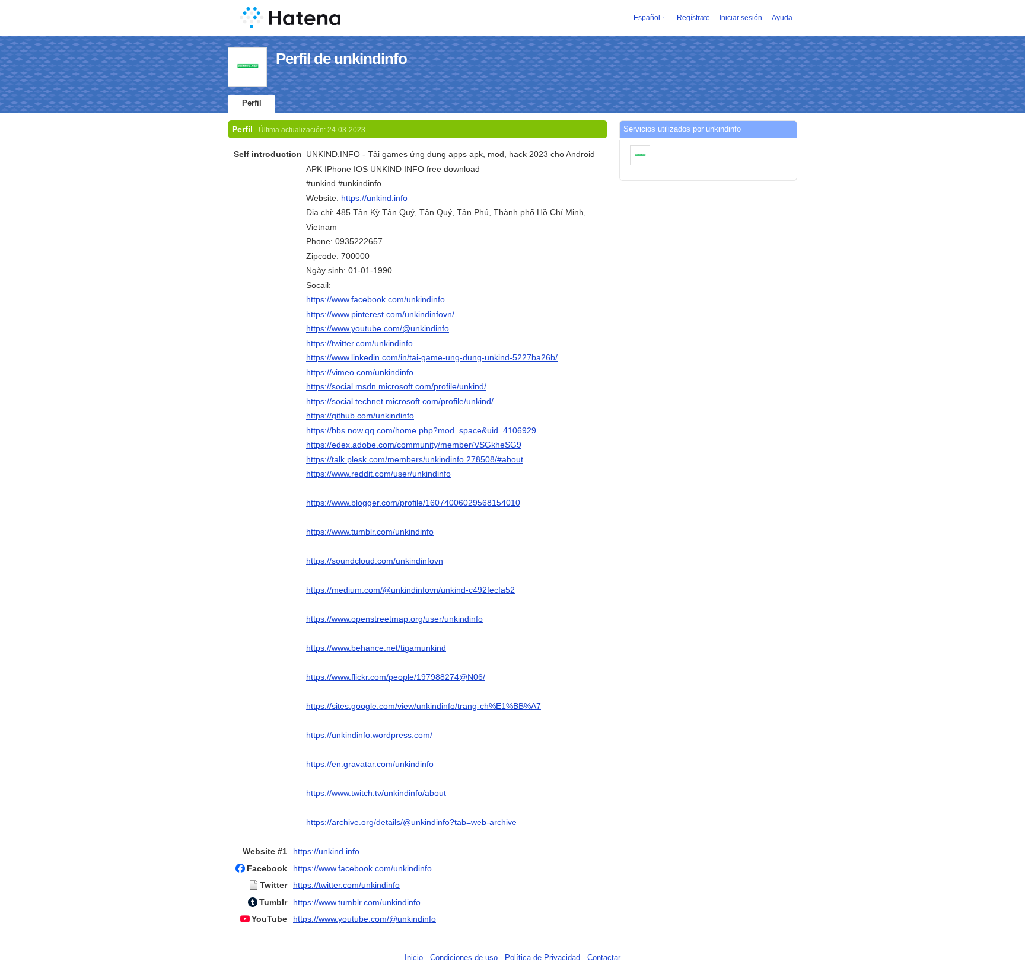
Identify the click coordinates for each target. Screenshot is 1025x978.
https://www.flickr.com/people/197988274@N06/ (395, 677)
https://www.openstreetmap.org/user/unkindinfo (394, 619)
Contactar (603, 957)
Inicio (414, 957)
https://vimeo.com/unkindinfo (359, 372)
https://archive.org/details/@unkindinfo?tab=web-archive (411, 822)
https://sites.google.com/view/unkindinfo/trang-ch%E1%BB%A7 (423, 706)
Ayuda (782, 18)
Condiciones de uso (464, 957)
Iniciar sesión (741, 18)
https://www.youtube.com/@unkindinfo (377, 328)
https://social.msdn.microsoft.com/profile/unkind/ (396, 386)
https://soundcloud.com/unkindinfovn (374, 560)
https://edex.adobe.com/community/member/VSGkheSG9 (413, 444)
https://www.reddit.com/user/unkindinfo (378, 473)
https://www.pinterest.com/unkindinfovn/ (380, 314)
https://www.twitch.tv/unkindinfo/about (376, 793)
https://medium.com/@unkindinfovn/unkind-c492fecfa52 (410, 590)
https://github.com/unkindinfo (360, 415)
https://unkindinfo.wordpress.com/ (369, 735)
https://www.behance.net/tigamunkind (376, 648)
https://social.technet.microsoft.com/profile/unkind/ (400, 401)
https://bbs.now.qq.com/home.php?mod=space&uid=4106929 (421, 430)
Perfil (252, 102)
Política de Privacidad (542, 957)
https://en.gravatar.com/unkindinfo (370, 764)
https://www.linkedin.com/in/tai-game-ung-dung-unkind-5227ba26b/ (432, 357)
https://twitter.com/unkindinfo (359, 343)
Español (647, 18)
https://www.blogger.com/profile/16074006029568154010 (413, 502)
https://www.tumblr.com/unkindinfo (370, 531)
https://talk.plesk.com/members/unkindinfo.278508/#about (414, 459)
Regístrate (693, 18)
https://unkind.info (374, 198)
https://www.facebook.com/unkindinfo (375, 299)
